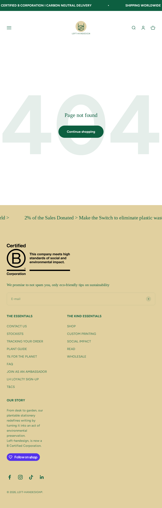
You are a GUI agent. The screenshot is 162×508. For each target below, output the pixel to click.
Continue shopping (81, 132)
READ (71, 349)
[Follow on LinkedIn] (42, 477)
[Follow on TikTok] (31, 477)
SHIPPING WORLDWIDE (139, 5)
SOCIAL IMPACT (79, 341)
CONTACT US (17, 326)
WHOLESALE (76, 356)
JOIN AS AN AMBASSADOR (27, 372)
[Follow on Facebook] (9, 477)
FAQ (10, 364)
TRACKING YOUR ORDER (25, 341)
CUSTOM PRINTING (81, 334)
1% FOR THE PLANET (22, 356)
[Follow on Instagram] (20, 477)
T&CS (11, 387)
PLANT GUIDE (17, 349)
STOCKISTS (15, 334)
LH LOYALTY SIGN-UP (23, 379)
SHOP (71, 326)
